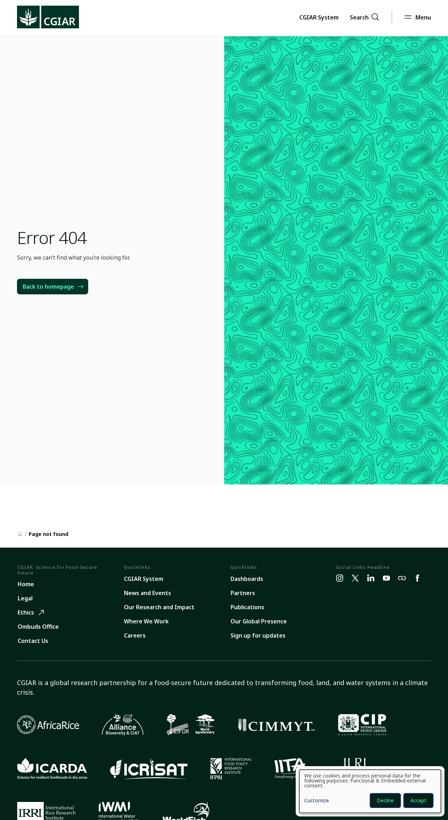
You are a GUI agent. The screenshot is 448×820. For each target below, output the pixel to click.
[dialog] (370, 791)
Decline (385, 800)
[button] (318, 17)
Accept (418, 800)
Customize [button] (316, 801)
